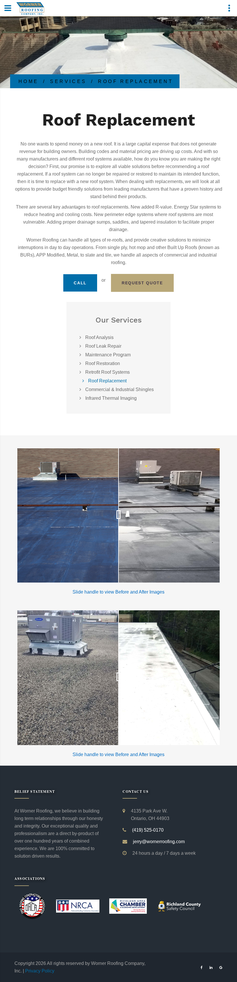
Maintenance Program (108, 354)
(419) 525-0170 (148, 830)
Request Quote (142, 283)
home (28, 81)
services (68, 81)
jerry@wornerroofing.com (159, 841)
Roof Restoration (102, 363)
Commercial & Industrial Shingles (119, 389)
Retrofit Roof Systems (107, 372)
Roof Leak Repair (103, 346)
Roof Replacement (107, 380)
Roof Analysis (99, 337)
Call (80, 283)
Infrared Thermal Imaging (111, 398)
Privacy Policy (39, 970)
